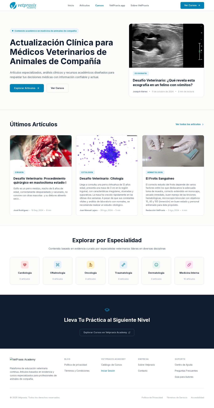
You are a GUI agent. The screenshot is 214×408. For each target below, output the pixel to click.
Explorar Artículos (24, 88)
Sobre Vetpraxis (146, 364)
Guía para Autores (184, 376)
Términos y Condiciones (76, 370)
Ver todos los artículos (188, 124)
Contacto (142, 370)
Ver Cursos (190, 5)
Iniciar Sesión (108, 370)
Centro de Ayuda (183, 364)
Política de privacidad (75, 364)
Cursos (99, 5)
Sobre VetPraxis (140, 5)
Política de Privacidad (152, 397)
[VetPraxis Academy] (23, 5)
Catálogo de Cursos (111, 364)
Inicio (71, 5)
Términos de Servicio (177, 397)
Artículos (85, 5)
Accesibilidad (197, 397)
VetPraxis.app (117, 5)
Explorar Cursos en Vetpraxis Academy (105, 332)
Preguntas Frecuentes (186, 370)
